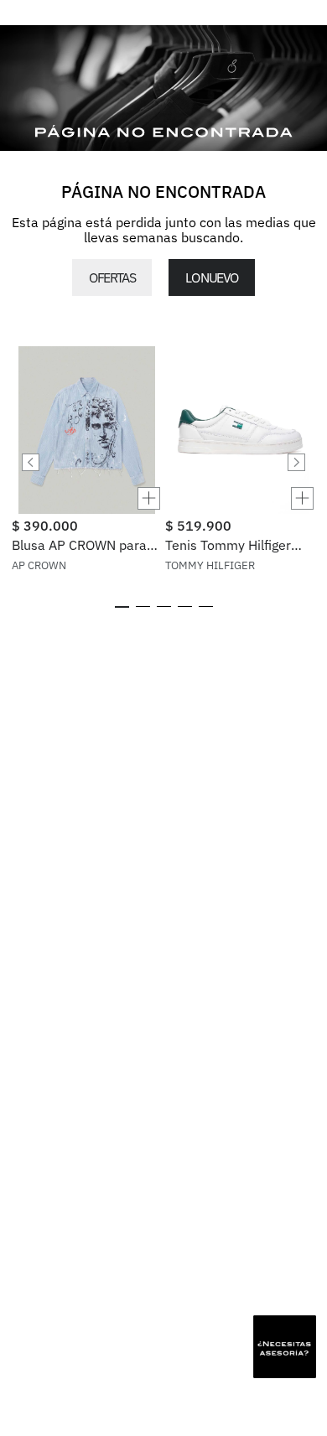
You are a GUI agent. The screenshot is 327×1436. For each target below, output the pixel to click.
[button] (86, 498)
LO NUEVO (211, 277)
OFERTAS (112, 277)
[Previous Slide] (30, 462)
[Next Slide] (296, 462)
